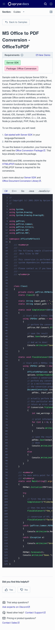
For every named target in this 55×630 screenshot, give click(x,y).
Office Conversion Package (29, 150)
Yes (11, 589)
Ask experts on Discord (15, 607)
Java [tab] (31, 191)
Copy (46, 562)
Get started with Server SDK (19, 134)
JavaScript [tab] (44, 191)
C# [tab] (6, 191)
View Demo (44, 55)
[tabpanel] (27, 381)
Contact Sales (9, 622)
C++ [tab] (14, 191)
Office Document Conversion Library (20, 180)
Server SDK (30, 177)
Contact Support (34, 612)
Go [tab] (22, 191)
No (26, 589)
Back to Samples (18, 22)
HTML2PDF (8, 164)
